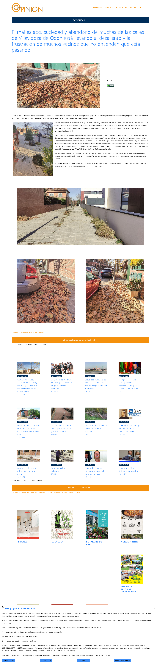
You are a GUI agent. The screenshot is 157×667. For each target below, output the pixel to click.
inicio (78, 493)
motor (64, 493)
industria (42, 493)
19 (40, 344)
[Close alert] (154, 607)
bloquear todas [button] (46, 660)
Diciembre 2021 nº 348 (29, 332)
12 (34, 344)
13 (36, 344)
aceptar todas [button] (9, 660)
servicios (34, 493)
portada (15, 332)
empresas (109, 7)
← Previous (20, 344)
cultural (71, 493)
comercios (16, 493)
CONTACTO (121, 7)
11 (32, 344)
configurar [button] (83, 660)
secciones (97, 7)
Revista (41, 332)
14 (37, 344)
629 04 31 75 (135, 7)
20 (42, 344)
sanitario (57, 493)
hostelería (25, 493)
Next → (45, 344)
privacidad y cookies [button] (122, 660)
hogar (50, 493)
